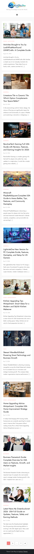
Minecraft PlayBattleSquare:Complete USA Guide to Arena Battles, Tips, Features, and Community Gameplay (16, 198)
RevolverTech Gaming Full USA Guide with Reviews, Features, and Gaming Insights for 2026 (16, 147)
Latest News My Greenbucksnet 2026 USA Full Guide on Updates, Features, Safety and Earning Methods (16, 513)
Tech (5, 349)
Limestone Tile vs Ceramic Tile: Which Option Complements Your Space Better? (16, 98)
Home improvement (9, 297)
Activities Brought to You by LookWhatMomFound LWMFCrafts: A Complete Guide (17, 47)
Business (6, 454)
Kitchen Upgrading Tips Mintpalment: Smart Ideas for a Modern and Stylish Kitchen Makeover (16, 305)
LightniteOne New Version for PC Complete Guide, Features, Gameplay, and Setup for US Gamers (16, 253)
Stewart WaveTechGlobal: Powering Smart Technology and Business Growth (16, 355)
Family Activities (8, 41)
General (6, 92)
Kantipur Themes (22, 552)
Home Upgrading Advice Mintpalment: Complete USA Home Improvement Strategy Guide (15, 407)
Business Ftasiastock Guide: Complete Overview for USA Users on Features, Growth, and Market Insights (16, 461)
